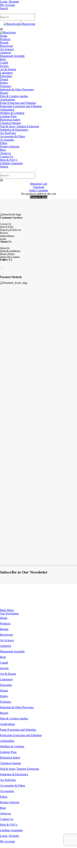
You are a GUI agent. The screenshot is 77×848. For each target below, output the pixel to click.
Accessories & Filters (12, 136)
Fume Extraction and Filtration (18, 102)
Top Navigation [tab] (9, 613)
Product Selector (9, 146)
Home (3, 35)
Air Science (7, 49)
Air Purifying (8, 133)
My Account (7, 5)
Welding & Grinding (12, 113)
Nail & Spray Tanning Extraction (19, 126)
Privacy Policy (7, 253)
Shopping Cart (38, 183)
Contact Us (6, 156)
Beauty (4, 92)
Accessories (7, 139)
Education (6, 76)
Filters (3, 143)
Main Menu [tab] (7, 610)
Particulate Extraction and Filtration (21, 106)
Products (5, 39)
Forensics (5, 86)
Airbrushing (7, 109)
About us (5, 153)
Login (3, 238)
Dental (4, 79)
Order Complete (38, 190)
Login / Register (9, 1)
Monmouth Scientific (12, 56)
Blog (3, 149)
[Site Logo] (19, 24)
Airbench (5, 52)
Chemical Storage (10, 123)
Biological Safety (10, 119)
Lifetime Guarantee (11, 163)
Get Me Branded (45, 598)
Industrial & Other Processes (17, 89)
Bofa (3, 59)
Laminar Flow (8, 116)
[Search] (35, 14)
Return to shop (38, 197)
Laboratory (6, 72)
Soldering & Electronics (14, 129)
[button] (4, 8)
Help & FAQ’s (8, 159)
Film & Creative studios (14, 96)
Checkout (38, 187)
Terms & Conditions (10, 250)
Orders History (7, 235)
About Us (5, 247)
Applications (7, 99)
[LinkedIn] (3, 267)
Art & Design (8, 69)
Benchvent (6, 45)
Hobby (4, 82)
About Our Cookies (10, 256)
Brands (4, 42)
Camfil (4, 62)
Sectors (4, 66)
